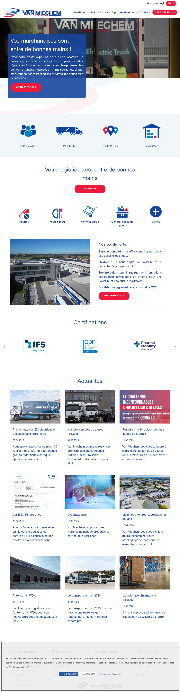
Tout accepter (69, 674)
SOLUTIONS (90, 189)
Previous (4, 347)
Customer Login (156, 3)
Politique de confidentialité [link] (109, 674)
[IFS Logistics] (35, 345)
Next (175, 347)
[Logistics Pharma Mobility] (145, 345)
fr (169, 3)
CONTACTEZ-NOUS (26, 87)
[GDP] (90, 345)
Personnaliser (88, 674)
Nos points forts (114, 296)
